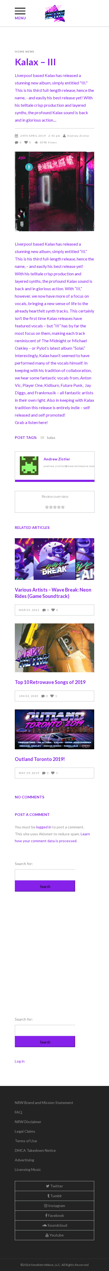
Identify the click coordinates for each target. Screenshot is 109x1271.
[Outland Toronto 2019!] (54, 729)
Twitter (56, 1186)
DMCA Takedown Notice (35, 1150)
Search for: (24, 863)
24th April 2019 (33, 135)
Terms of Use (26, 1141)
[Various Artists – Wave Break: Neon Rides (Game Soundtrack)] (54, 559)
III (42, 437)
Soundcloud (57, 1225)
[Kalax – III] (29, 465)
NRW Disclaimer (28, 1121)
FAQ (18, 1112)
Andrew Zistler (78, 135)
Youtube (56, 1235)
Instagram (56, 1205)
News (29, 51)
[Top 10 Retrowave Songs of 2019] (54, 647)
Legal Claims (25, 1131)
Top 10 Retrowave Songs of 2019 (50, 682)
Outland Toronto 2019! (40, 759)
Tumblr (55, 1195)
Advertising (24, 1160)
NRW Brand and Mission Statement (44, 1102)
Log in (20, 1061)
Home (20, 51)
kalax (51, 437)
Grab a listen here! (31, 422)
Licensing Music (28, 1169)
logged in (43, 827)
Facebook (55, 1215)
